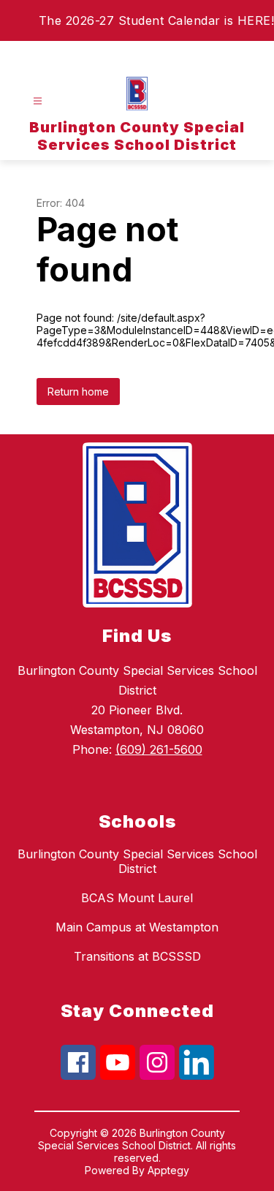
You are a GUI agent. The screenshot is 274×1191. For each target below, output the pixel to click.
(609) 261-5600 (158, 749)
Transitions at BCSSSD (137, 956)
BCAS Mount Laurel (137, 898)
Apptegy (168, 1170)
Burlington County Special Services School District (137, 861)
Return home (78, 391)
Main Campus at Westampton (137, 927)
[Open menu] (37, 101)
